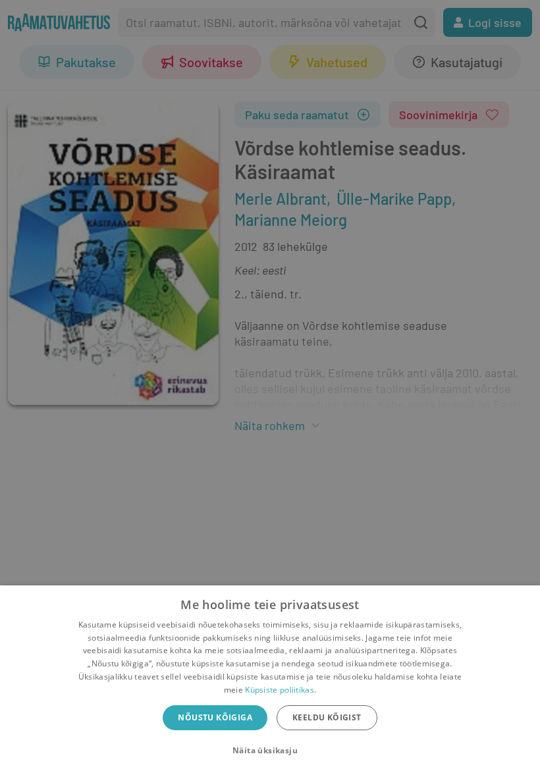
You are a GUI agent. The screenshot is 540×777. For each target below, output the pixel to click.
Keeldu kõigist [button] (327, 717)
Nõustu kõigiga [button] (215, 717)
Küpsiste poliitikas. (280, 689)
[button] (270, 750)
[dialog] (270, 681)
